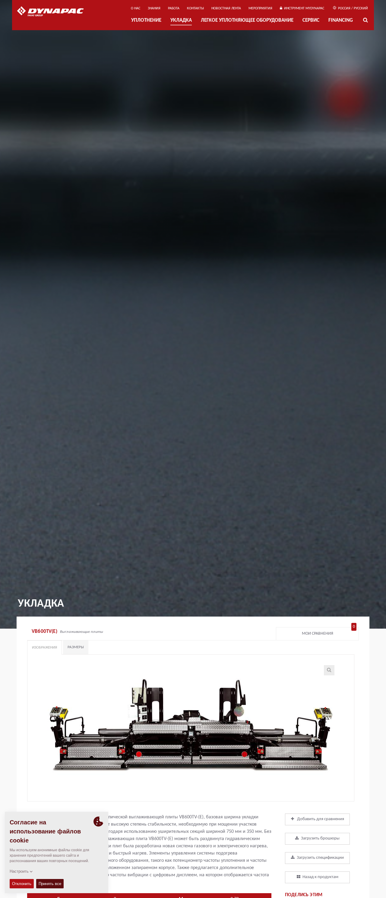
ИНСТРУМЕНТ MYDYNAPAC (303, 8)
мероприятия (260, 8)
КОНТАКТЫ (195, 8)
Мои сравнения (328, 632)
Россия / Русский (352, 8)
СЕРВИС (310, 20)
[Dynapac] (55, 12)
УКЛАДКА (181, 20)
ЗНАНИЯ (154, 8)
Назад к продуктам (320, 877)
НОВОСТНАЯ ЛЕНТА (226, 8)
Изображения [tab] (44, 647)
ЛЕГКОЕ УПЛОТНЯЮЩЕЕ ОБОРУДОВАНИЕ (247, 20)
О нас (135, 8)
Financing (340, 20)
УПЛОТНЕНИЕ (146, 20)
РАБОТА (173, 8)
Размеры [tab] (76, 647)
